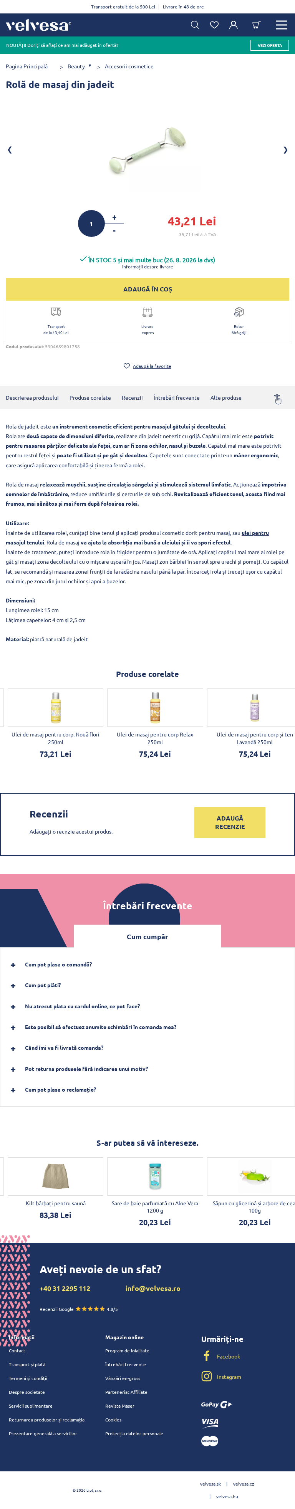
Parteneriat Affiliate (126, 1392)
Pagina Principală (27, 66)
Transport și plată (27, 1364)
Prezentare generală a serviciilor (43, 1433)
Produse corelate (90, 397)
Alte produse (226, 397)
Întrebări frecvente (177, 397)
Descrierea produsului (32, 397)
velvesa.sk (210, 1484)
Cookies (113, 1419)
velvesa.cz (243, 1484)
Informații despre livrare (147, 266)
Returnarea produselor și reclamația (47, 1419)
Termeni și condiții (28, 1378)
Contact (17, 1350)
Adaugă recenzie (230, 822)
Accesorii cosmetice (129, 66)
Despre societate (27, 1392)
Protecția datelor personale (134, 1433)
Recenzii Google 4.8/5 (79, 1309)
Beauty (76, 66)
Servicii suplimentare (31, 1406)
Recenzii (132, 397)
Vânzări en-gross (122, 1378)
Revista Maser (119, 1406)
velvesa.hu (227, 1496)
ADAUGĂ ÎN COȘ (147, 289)
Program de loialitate (127, 1350)
